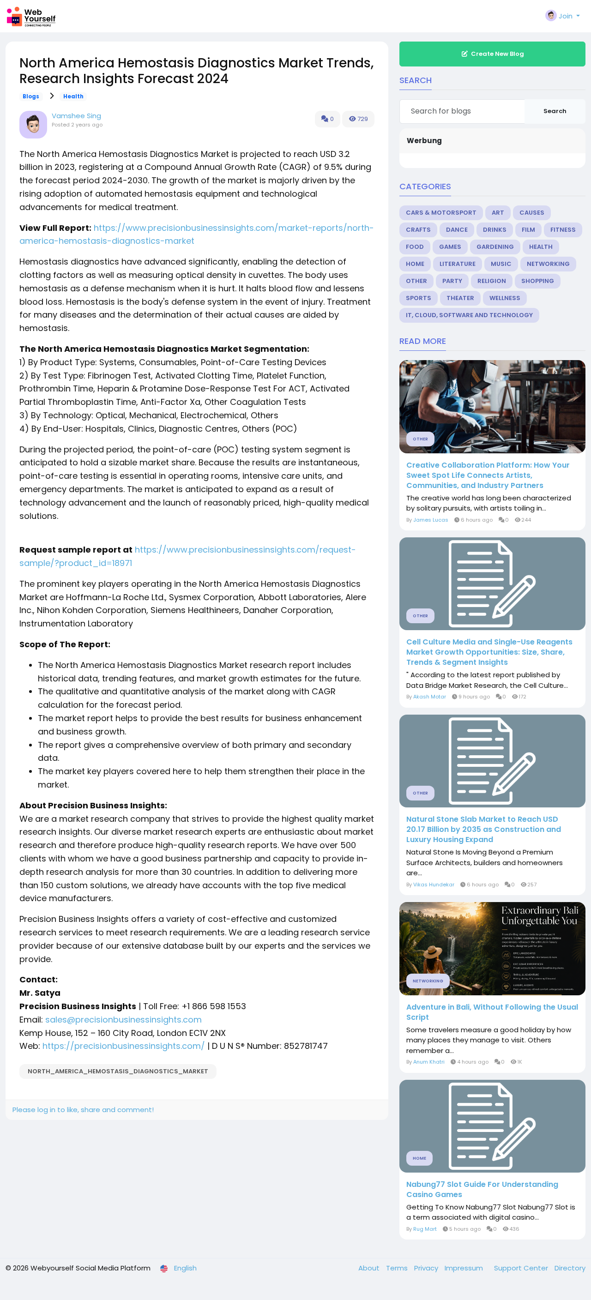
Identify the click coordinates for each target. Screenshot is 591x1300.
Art (498, 212)
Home (415, 263)
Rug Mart (425, 1229)
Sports (418, 298)
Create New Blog (497, 53)
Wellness (504, 298)
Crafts (418, 229)
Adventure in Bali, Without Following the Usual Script (492, 1012)
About (369, 1268)
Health (73, 96)
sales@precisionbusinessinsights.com (123, 1019)
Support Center (522, 1268)
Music (501, 263)
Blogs (31, 96)
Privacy (427, 1268)
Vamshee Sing (76, 115)
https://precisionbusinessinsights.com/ (123, 1046)
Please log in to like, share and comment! (83, 1109)
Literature (458, 263)
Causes (531, 212)
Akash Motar (429, 696)
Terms (398, 1268)
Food (415, 246)
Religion (491, 281)
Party (452, 281)
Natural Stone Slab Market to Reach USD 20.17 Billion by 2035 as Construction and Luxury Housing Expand (483, 829)
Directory (570, 1268)
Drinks (495, 229)
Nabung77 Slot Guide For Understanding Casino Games (482, 1190)
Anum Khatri (429, 1061)
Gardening (495, 246)
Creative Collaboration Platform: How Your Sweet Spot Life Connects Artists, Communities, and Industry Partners (488, 475)
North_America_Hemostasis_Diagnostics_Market (118, 1071)
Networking (548, 263)
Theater (460, 298)
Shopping (537, 281)
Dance (457, 229)
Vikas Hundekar (433, 884)
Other (416, 281)
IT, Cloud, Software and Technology (469, 315)
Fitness (563, 229)
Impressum (465, 1268)
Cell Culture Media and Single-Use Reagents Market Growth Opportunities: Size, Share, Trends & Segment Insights (489, 652)
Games (450, 246)
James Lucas (430, 520)
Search (555, 111)
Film (528, 229)
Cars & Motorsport (441, 212)
